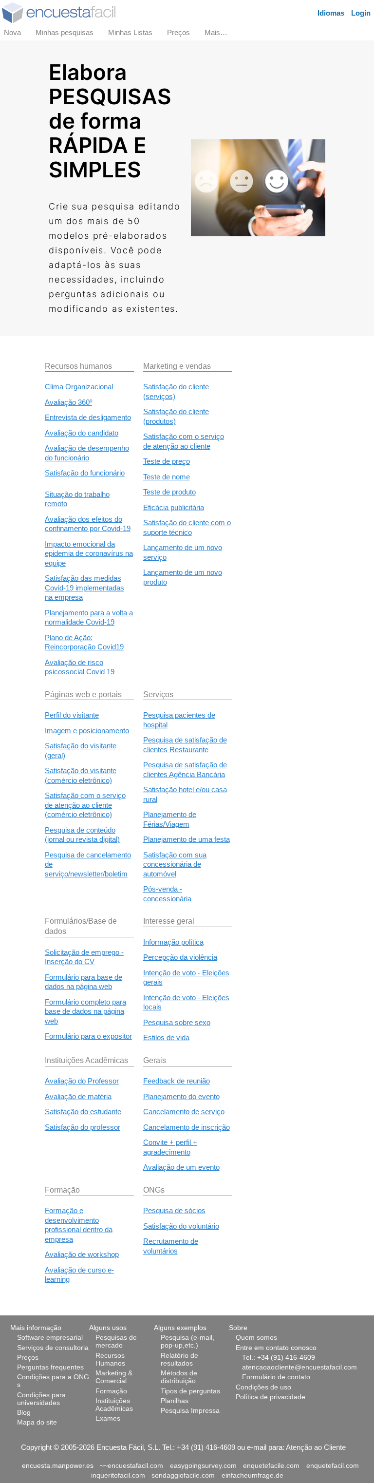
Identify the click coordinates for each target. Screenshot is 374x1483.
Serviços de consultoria (53, 1347)
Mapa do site (37, 1422)
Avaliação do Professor (82, 1081)
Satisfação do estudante (83, 1111)
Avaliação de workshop (82, 1254)
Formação (111, 1391)
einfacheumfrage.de (252, 1475)
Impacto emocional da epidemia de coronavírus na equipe (89, 553)
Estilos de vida (166, 1037)
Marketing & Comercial (113, 1377)
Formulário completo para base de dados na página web (85, 1011)
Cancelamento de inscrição (186, 1127)
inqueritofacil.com (118, 1475)
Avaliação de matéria (78, 1096)
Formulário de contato (276, 1377)
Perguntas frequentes (50, 1367)
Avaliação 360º (68, 402)
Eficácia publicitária (173, 507)
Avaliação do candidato (81, 433)
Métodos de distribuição (179, 1377)
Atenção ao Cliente (316, 1447)
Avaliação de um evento (181, 1167)
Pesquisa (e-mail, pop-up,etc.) (187, 1341)
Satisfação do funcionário (85, 473)
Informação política (173, 942)
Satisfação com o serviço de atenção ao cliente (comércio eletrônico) (85, 804)
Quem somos (256, 1337)
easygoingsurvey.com (203, 1465)
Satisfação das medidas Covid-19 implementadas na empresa (84, 587)
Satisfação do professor (82, 1127)
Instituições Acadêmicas (114, 1404)
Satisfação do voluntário (181, 1226)
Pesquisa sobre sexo (176, 1022)
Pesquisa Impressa (190, 1410)
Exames (107, 1418)
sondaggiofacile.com (183, 1475)
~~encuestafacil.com (131, 1465)
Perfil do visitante (72, 715)
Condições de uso (263, 1387)
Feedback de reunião (176, 1081)
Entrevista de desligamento (88, 417)
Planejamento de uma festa (186, 839)
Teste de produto (169, 492)
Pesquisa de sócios (174, 1210)
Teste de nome (166, 477)
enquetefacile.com (271, 1465)
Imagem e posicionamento (87, 730)
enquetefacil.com (332, 1465)
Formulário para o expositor (88, 1036)
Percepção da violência (180, 957)
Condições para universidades (41, 1399)
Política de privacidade (270, 1397)
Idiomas (331, 13)
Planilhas (174, 1401)
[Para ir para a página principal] (58, 12)
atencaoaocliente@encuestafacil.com (299, 1367)
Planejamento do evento (181, 1096)
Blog (24, 1412)
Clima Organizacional (79, 386)
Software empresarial (50, 1337)
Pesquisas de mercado (116, 1341)
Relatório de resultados (179, 1359)
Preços (27, 1357)
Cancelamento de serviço (183, 1111)
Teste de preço (166, 461)
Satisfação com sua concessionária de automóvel (174, 864)
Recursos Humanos (110, 1359)
